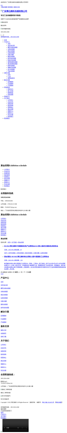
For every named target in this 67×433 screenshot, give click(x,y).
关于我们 (7, 98)
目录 (9, 74)
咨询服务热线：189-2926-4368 (10, 37)
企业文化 (10, 102)
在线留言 (3, 333)
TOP (2, 274)
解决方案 (7, 80)
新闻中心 (7, 96)
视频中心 (10, 111)
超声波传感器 (12, 58)
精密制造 (10, 92)
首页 (5, 40)
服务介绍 (3, 330)
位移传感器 (11, 53)
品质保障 (10, 94)
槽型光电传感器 (12, 47)
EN (2, 5)
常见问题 (10, 114)
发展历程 (10, 103)
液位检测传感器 (12, 63)
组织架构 (10, 105)
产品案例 (10, 85)
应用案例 (10, 81)
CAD (9, 76)
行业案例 (10, 83)
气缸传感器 (11, 71)
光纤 (9, 43)
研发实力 (10, 89)
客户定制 (10, 91)
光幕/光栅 (11, 54)
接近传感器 (11, 51)
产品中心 (7, 42)
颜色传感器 (11, 56)
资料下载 (7, 73)
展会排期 (10, 109)
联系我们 (10, 116)
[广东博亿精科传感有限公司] (14, 11)
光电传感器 (11, 49)
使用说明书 (11, 78)
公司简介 (10, 100)
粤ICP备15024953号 (48, 402)
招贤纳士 (10, 107)
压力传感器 (11, 69)
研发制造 (7, 87)
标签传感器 (11, 65)
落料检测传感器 (12, 62)
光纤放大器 (11, 45)
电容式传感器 (12, 60)
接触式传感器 (12, 67)
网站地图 (59, 402)
